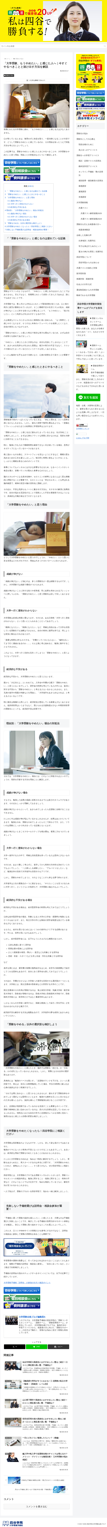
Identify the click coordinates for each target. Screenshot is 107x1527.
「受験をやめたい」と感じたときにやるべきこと (25, 194)
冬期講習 (82, 197)
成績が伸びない (15, 201)
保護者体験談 (84, 230)
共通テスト (83, 208)
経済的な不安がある (17, 207)
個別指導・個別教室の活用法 (91, 181)
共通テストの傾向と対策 (86, 268)
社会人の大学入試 (84, 284)
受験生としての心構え (85, 139)
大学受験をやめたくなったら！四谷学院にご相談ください (28, 226)
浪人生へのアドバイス (88, 150)
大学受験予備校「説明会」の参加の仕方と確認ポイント (27, 1283)
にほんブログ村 (82, 438)
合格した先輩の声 (84, 235)
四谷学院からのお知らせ (89, 263)
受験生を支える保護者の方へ (88, 224)
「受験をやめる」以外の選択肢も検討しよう (23, 223)
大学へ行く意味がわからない (21, 204)
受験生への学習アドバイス (87, 155)
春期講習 (82, 186)
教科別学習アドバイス (88, 166)
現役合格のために (86, 144)
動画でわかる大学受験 (85, 295)
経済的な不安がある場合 (19, 220)
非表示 (30, 186)
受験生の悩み (9, 75)
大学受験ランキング (82, 428)
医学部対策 (81, 273)
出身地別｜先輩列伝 (87, 241)
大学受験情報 (82, 202)
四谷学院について (84, 257)
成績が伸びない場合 (17, 214)
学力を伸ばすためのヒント (90, 246)
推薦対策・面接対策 (84, 279)
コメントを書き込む (36, 1506)
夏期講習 (82, 192)
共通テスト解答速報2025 (91, 213)
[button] (105, 46)
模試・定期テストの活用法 (90, 161)
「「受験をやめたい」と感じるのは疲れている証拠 (26, 191)
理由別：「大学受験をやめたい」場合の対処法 (24, 210)
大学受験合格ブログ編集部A (32, 1317)
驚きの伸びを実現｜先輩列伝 (91, 252)
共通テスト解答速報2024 (91, 219)
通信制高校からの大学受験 (87, 290)
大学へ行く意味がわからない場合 (22, 217)
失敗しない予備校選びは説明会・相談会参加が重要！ (27, 230)
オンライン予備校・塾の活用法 (91, 173)
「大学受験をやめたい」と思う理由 (20, 198)
